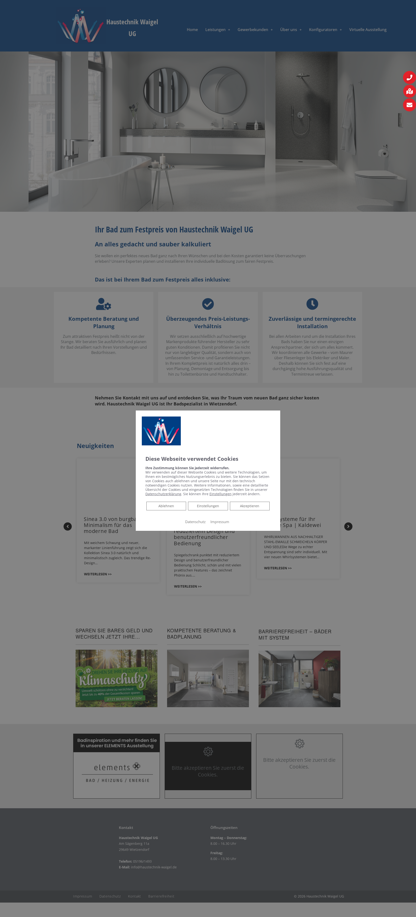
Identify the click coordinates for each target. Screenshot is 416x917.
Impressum (219, 521)
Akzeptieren (249, 506)
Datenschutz (195, 521)
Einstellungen (208, 506)
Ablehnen (166, 505)
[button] (409, 77)
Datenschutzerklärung (163, 494)
